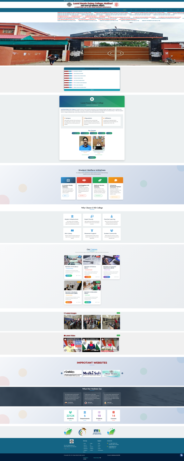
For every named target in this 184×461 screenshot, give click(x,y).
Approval (91, 446)
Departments (85, 418)
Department (85, 448)
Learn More (82, 195)
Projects (99, 418)
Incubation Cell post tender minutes (80, 78)
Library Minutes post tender (78, 75)
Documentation (100, 450)
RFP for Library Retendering (78, 87)
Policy (99, 446)
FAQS (99, 443)
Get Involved (97, 195)
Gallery (91, 443)
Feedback (91, 448)
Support (99, 448)
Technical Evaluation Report (78, 80)
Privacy (99, 445)
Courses (113, 418)
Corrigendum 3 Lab (76, 71)
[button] (14, 44)
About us (85, 445)
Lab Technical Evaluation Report (79, 82)
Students (70, 418)
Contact (91, 450)
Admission (85, 446)
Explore (65, 195)
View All (92, 89)
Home (85, 443)
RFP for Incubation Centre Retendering (80, 85)
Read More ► (92, 157)
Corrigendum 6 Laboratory (77, 73)
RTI (90, 445)
